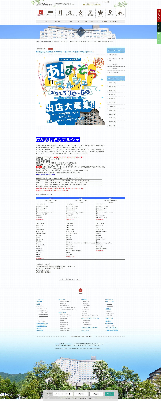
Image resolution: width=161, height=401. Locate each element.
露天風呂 (62, 320)
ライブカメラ (85, 330)
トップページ (40, 299)
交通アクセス (109, 318)
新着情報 (56, 42)
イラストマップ (64, 316)
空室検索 (109, 394)
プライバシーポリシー (111, 327)
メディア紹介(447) (114, 72)
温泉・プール (70, 15)
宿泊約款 (39, 328)
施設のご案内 (64, 318)
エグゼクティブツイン (43, 314)
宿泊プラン (40, 15)
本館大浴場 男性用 (65, 328)
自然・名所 (109, 315)
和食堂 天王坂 (63, 303)
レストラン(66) (113, 64)
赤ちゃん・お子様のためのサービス (90, 315)
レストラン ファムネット (65, 301)
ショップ (85, 313)
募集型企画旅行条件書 (42, 323)
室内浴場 (63, 326)
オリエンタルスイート (43, 316)
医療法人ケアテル (87, 301)
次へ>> (78, 279)
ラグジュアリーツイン (43, 312)
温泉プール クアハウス (65, 314)
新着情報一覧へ (70, 279)
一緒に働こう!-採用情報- (112, 330)
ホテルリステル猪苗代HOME (44, 42)
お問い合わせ (109, 323)
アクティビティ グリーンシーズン (90, 318)
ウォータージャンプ (87, 324)
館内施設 (90, 15)
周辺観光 (108, 309)
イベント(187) (113, 68)
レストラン (60, 15)
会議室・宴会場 (86, 305)
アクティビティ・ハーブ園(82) (116, 59)
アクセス (110, 15)
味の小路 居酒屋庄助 (64, 305)
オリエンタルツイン (43, 308)
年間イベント (109, 299)
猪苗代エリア (110, 311)
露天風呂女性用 (64, 324)
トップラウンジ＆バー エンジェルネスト (68, 307)
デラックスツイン (42, 310)
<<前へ (62, 279)
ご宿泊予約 (39, 301)
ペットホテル (86, 309)
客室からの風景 (42, 321)
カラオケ (85, 311)
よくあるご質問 (110, 325)
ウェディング (120, 15)
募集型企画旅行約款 (42, 326)
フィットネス (86, 307)
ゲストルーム (50, 15)
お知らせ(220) (113, 54)
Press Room (40, 330)
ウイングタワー (40, 306)
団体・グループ (110, 301)
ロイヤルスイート (42, 317)
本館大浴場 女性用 (65, 330)
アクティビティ (86, 322)
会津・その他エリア (111, 313)
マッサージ (85, 303)
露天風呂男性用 (64, 322)
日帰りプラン (110, 305)
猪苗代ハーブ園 (86, 320)
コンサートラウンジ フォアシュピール (68, 309)
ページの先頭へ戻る (80, 291)
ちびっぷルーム (42, 319)
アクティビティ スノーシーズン (90, 327)
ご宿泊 (38, 304)
